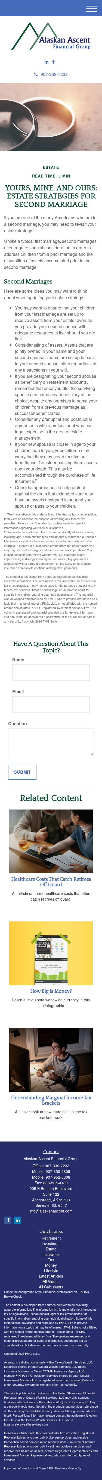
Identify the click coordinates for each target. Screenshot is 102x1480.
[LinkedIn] (46, 62)
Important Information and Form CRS (28, 1468)
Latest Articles (51, 1276)
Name (18, 660)
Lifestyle (51, 1270)
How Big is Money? (51, 991)
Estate (51, 1249)
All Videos (51, 1281)
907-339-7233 (54, 74)
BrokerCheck (13, 1296)
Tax (51, 1259)
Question (17, 724)
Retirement (51, 1238)
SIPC (29, 1375)
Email (18, 692)
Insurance (51, 1254)
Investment (51, 1243)
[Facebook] (53, 62)
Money (51, 1265)
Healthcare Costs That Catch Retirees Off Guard (51, 882)
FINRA (20, 1375)
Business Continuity (68, 1468)
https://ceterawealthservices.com (26, 1424)
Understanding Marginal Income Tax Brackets (51, 1100)
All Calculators (51, 1286)
